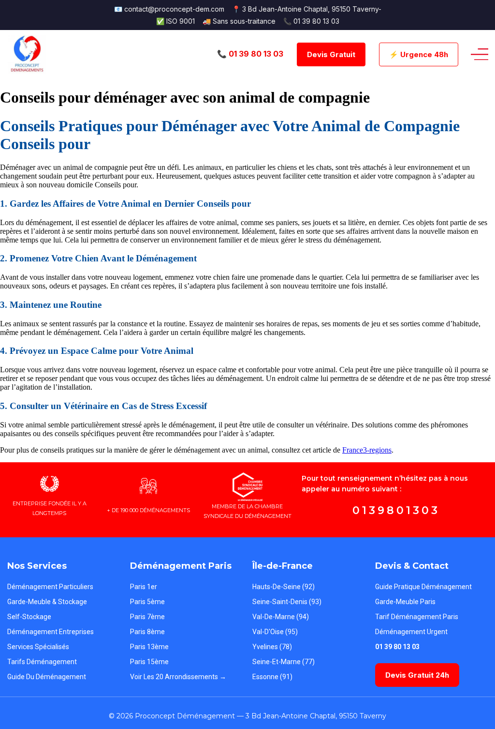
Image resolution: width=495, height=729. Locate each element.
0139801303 (396, 510)
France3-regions (367, 450)
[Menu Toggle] (479, 54)
